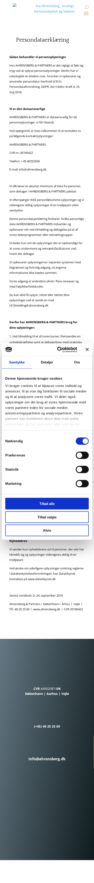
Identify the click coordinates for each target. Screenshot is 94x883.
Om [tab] (77, 362)
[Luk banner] (87, 349)
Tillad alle (47, 504)
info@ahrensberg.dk (33, 169)
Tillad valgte (47, 517)
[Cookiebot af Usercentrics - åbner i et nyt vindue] (58, 349)
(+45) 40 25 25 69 (47, 726)
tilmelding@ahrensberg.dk (30, 305)
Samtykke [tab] (17, 362)
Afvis (47, 530)
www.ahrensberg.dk (46, 609)
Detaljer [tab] (47, 362)
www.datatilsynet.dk (42, 579)
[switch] (82, 455)
